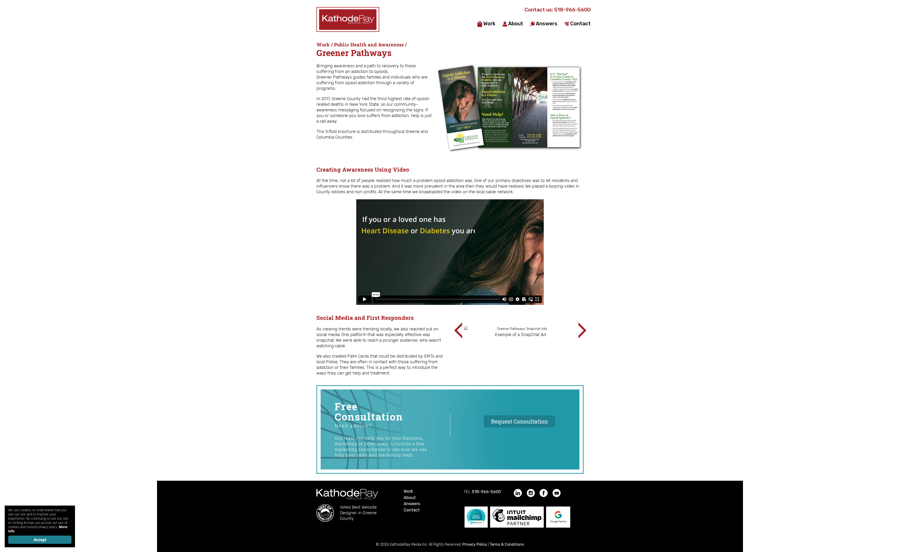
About (515, 24)
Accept (40, 539)
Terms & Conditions (507, 544)
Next (578, 330)
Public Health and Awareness (369, 45)
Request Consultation (519, 421)
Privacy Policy (474, 544)
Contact (580, 24)
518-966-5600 (572, 10)
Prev (462, 330)
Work (488, 24)
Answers (546, 24)
